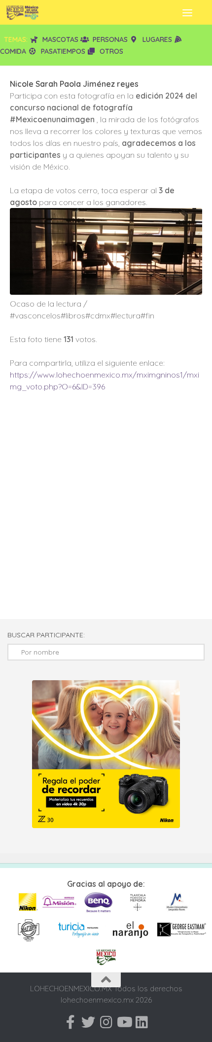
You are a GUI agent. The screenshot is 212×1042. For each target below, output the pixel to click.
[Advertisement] (106, 510)
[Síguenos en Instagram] (106, 1022)
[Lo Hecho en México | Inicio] (27, 12)
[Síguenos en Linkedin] (141, 1022)
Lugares (157, 39)
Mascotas (60, 39)
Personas (110, 39)
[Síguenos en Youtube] (124, 1022)
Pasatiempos (63, 51)
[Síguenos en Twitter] (88, 1022)
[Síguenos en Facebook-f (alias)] (70, 1022)
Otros (111, 51)
